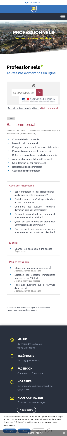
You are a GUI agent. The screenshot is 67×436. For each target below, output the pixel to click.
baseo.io (34, 310)
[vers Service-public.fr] (38, 100)
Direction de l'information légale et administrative (29, 308)
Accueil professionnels (19, 108)
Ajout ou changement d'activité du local (32, 159)
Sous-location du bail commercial (29, 163)
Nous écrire (26, 409)
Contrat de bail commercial (25, 139)
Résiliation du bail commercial (27, 166)
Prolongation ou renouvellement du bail (31, 151)
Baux (36, 108)
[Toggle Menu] (62, 16)
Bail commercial (49, 108)
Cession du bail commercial (26, 170)
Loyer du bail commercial (25, 143)
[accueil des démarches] (33, 85)
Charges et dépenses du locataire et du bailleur (36, 147)
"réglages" (19, 422)
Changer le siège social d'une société (33, 248)
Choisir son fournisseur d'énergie (31, 268)
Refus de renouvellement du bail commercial (34, 155)
